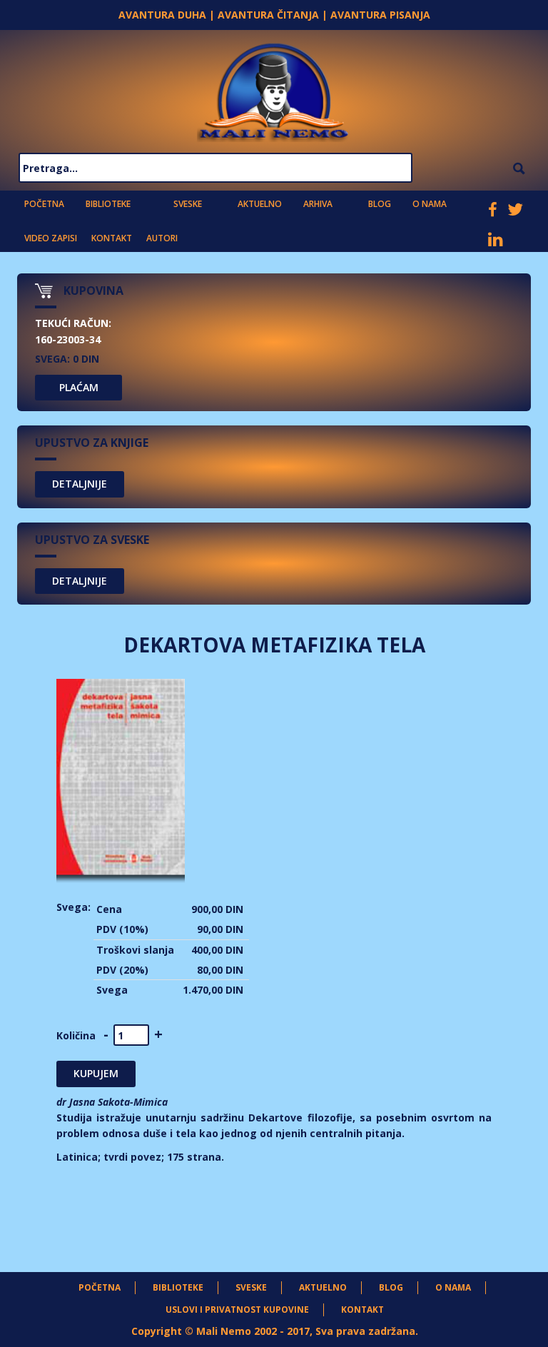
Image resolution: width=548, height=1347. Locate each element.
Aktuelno (260, 204)
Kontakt (111, 238)
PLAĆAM (78, 387)
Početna (44, 204)
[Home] (274, 89)
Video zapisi (50, 238)
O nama (429, 204)
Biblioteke (108, 204)
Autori (162, 238)
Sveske (187, 204)
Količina (76, 1035)
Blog (379, 204)
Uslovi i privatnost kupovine (237, 1309)
